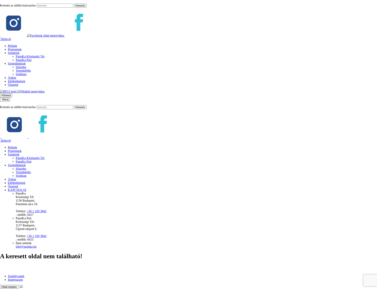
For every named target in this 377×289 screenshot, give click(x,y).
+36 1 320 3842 (37, 211)
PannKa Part (23, 60)
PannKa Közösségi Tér (30, 56)
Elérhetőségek (16, 81)
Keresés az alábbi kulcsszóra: (18, 5)
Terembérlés (23, 70)
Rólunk (12, 45)
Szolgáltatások (17, 63)
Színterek (13, 53)
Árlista (12, 77)
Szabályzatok (16, 276)
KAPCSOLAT (17, 190)
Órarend (13, 84)
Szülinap (21, 74)
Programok (15, 49)
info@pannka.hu (26, 246)
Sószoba (21, 67)
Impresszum (15, 279)
